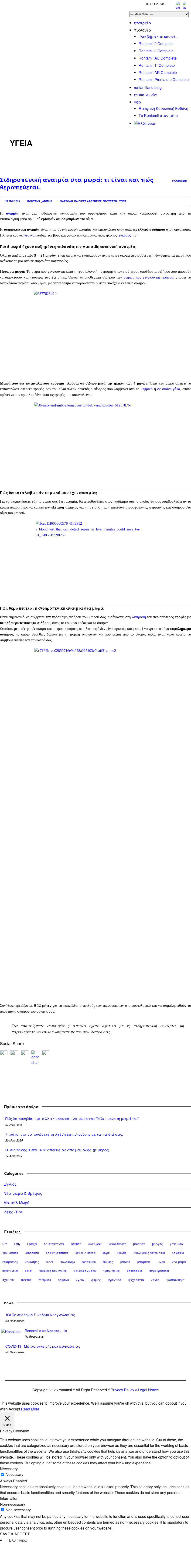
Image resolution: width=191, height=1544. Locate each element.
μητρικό (147, 389)
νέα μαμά (179, 1262)
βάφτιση (139, 1244)
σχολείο (8, 1280)
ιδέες (50, 1262)
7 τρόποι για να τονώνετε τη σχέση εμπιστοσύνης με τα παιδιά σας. (64, 1134)
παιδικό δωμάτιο (85, 1270)
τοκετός (26, 1280)
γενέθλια (176, 1244)
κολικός (108, 1262)
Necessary (14, 1474)
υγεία (122, 201)
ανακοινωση (117, 1244)
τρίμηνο (63, 1280)
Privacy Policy (122, 1389)
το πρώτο (44, 1280)
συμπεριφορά (159, 1270)
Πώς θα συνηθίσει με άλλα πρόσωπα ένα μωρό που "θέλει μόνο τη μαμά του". (72, 1118)
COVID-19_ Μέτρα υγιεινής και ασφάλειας (42, 1346)
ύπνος (155, 1280)
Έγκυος (10, 1184)
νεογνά (29, 235)
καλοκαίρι (68, 1262)
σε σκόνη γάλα (168, 389)
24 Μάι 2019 (12, 201)
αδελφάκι (95, 1244)
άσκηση (76, 1244)
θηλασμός (32, 1262)
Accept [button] (14, 1409)
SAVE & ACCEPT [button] (15, 1534)
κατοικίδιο (89, 1262)
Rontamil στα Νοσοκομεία (46, 1330)
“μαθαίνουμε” (175, 1280)
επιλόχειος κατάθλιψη (149, 1252)
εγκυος (121, 1252)
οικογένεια (10, 1270)
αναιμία (12, 213)
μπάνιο (125, 1262)
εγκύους (125, 235)
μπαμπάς (143, 1262)
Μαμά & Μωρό (16, 1202)
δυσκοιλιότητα (85, 1252)
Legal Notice (148, 1389)
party (17, 1244)
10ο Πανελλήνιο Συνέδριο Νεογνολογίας (40, 1314)
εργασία (178, 1252)
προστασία (110, 201)
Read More (30, 1409)
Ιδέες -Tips (13, 1212)
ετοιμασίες (10, 1262)
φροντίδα (114, 1280)
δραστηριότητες (57, 1252)
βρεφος (157, 1244)
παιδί (28, 1270)
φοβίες (96, 1280)
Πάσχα (32, 1244)
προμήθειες (111, 1270)
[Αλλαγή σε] (145, 123)
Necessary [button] (9, 1468)
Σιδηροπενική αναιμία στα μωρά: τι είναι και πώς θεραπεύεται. (76, 183)
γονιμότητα (10, 1252)
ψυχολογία (136, 1280)
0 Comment (180, 180)
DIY (4, 1244)
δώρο (106, 1252)
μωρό (161, 1262)
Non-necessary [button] (12, 1504)
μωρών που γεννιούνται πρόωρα (148, 277)
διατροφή (66, 201)
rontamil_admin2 (39, 201)
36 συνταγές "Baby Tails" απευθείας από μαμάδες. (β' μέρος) (57, 1149)
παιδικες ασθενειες (88, 201)
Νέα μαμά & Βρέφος (22, 1193)
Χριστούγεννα (54, 1244)
